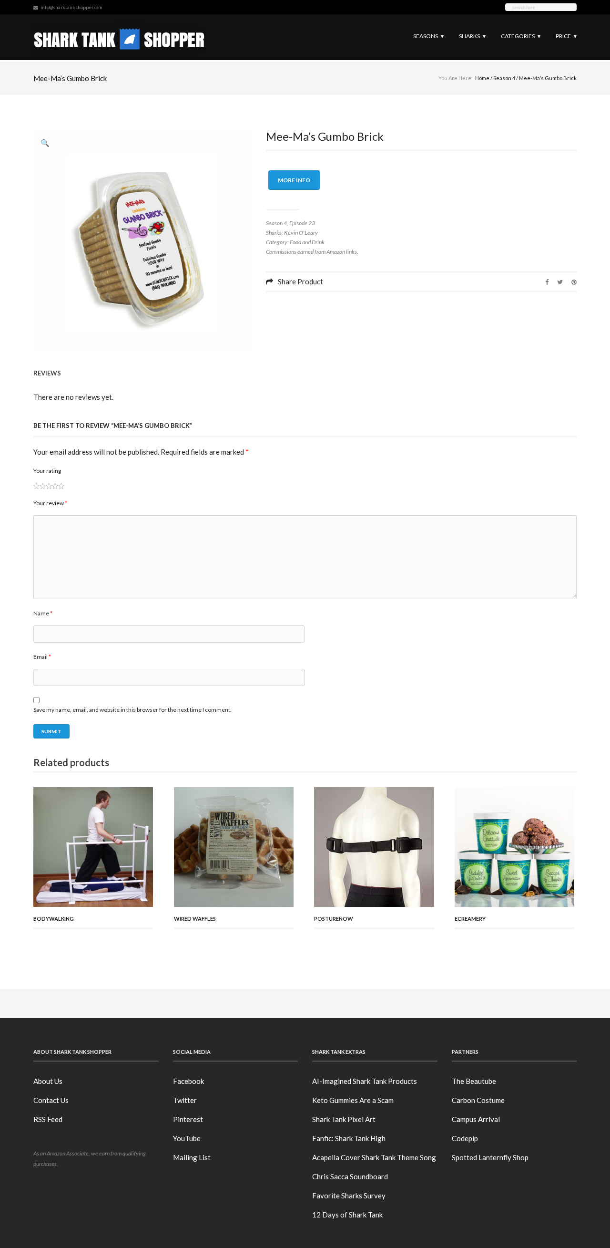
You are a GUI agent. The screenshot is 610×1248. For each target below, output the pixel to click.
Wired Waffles (195, 918)
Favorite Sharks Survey (349, 1195)
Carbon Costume (478, 1100)
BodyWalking (53, 918)
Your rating (47, 470)
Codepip (465, 1138)
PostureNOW (333, 918)
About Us (47, 1081)
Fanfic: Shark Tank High (349, 1138)
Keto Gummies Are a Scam (353, 1100)
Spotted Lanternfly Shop (490, 1157)
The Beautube (474, 1081)
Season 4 (504, 78)
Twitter (185, 1100)
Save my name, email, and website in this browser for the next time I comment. (132, 709)
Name (42, 613)
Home (482, 78)
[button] (45, 142)
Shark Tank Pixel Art (344, 1119)
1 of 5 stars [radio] (36, 486)
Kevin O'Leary (301, 232)
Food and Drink (307, 242)
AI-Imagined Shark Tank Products (364, 1081)
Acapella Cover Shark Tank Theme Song (374, 1157)
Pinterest (188, 1119)
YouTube (187, 1138)
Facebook (188, 1081)
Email (42, 656)
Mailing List (192, 1157)
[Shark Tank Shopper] (119, 37)
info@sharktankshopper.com (71, 7)
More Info (294, 180)
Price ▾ (566, 36)
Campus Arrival (476, 1119)
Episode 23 (302, 223)
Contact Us (51, 1100)
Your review (50, 503)
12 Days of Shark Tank (347, 1214)
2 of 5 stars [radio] (39, 486)
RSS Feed (47, 1119)
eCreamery (470, 918)
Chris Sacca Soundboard (350, 1176)
